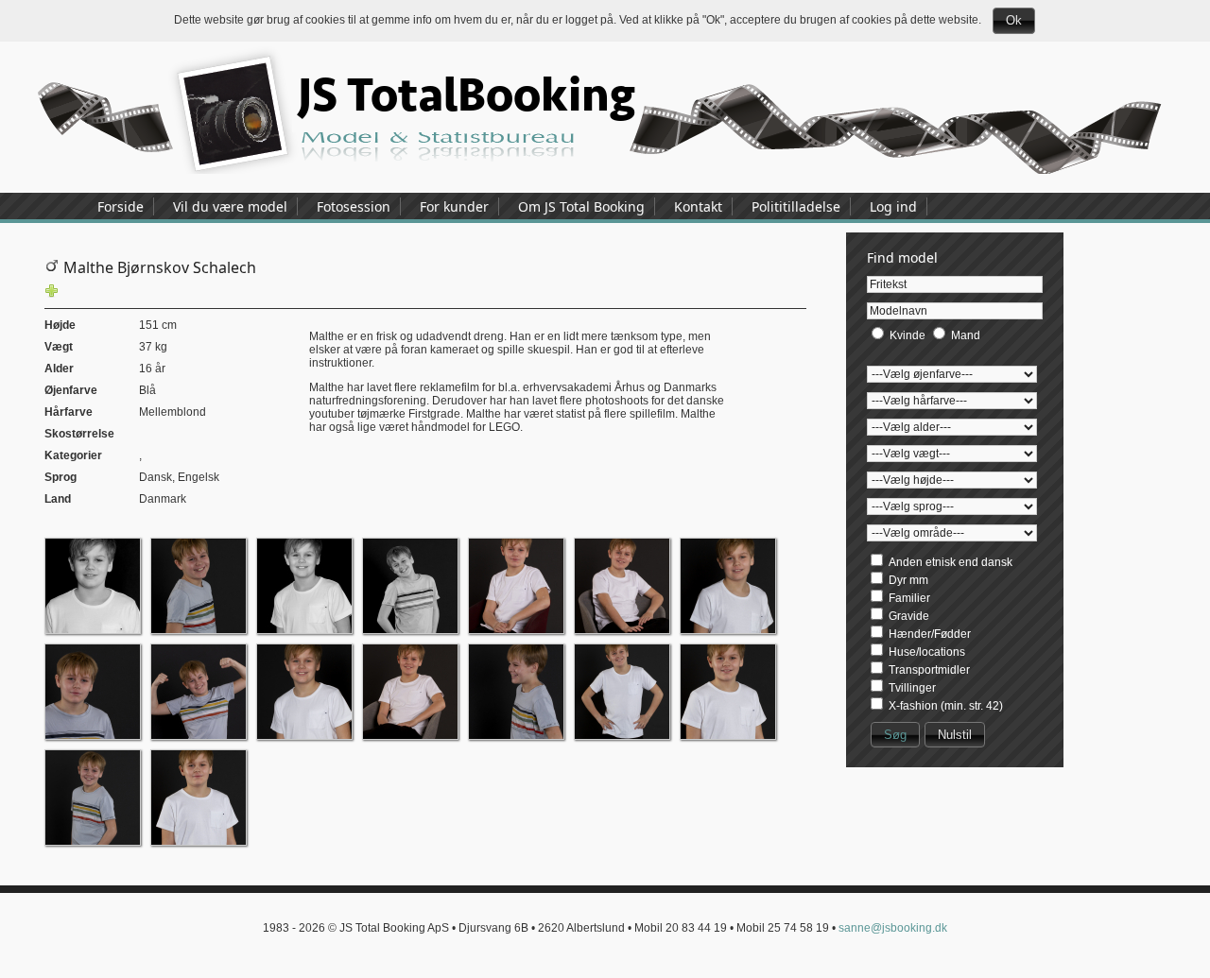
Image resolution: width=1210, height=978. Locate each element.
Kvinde (907, 335)
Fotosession (353, 206)
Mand (965, 335)
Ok (1014, 20)
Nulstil (955, 735)
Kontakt (698, 206)
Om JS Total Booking (581, 206)
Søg (895, 735)
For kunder (454, 206)
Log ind (893, 206)
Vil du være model (230, 206)
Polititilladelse (796, 206)
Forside (120, 206)
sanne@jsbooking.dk (892, 928)
